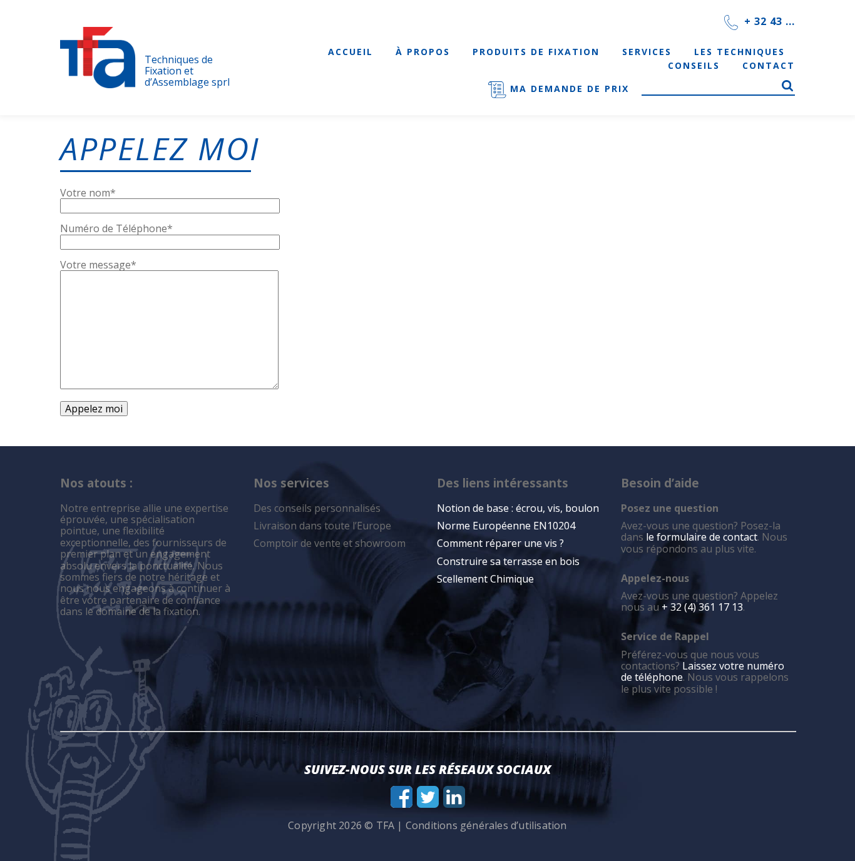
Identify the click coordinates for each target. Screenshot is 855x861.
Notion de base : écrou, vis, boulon (518, 508)
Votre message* (98, 265)
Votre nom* (88, 193)
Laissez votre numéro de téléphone (702, 671)
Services (647, 52)
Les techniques (739, 52)
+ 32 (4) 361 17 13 (702, 607)
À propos (423, 52)
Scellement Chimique (485, 579)
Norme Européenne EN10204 (506, 525)
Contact (768, 65)
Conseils (694, 65)
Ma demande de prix (567, 88)
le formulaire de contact (701, 537)
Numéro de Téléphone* (116, 228)
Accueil (350, 52)
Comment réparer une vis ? (500, 543)
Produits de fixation (536, 52)
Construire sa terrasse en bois (509, 561)
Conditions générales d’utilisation (486, 825)
